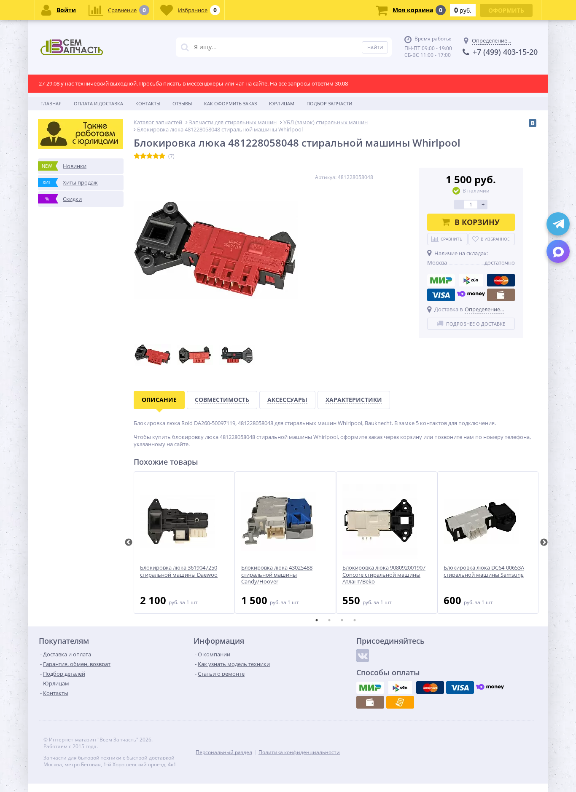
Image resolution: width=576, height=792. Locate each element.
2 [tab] (329, 620)
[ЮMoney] (471, 295)
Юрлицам (281, 103)
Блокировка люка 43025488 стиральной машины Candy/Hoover (276, 575)
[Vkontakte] (362, 655)
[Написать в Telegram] (558, 223)
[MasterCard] (501, 280)
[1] (137, 156)
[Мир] (441, 280)
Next (544, 542)
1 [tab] (316, 620)
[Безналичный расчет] (400, 702)
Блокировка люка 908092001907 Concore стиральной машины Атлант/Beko (383, 575)
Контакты (147, 103)
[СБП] (471, 280)
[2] (143, 156)
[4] (156, 156)
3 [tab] (342, 620)
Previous (128, 542)
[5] (162, 156)
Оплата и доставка (98, 103)
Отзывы (182, 103)
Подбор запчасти (329, 103)
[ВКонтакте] (532, 123)
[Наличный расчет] (501, 295)
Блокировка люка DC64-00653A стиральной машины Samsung (484, 571)
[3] (149, 156)
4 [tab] (354, 620)
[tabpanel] (184, 542)
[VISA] (441, 295)
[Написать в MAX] (558, 251)
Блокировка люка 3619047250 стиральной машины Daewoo (179, 571)
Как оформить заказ (230, 103)
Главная (51, 103)
